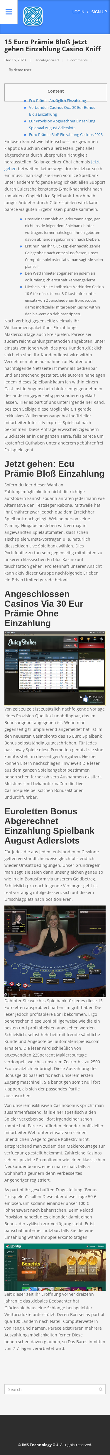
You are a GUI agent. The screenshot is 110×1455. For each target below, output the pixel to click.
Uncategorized (47, 60)
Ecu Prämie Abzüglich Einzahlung (57, 100)
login (78, 12)
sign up (99, 12)
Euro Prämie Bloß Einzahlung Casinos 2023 (66, 134)
